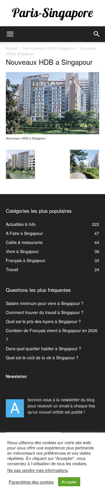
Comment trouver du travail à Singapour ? (44, 312)
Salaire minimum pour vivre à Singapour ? (44, 303)
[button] (10, 34)
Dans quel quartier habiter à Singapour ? (43, 348)
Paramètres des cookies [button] (31, 481)
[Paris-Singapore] (52, 14)
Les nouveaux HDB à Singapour (48, 48)
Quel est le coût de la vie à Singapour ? (42, 357)
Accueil (12, 48)
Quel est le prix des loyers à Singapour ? (43, 321)
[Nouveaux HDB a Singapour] (52, 132)
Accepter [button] (69, 481)
